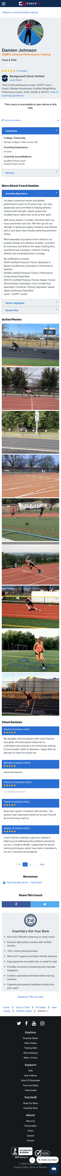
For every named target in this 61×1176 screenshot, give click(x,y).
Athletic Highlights (14, 303)
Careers (30, 1135)
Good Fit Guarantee (30, 1080)
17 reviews (21, 70)
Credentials (11, 130)
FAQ (30, 1070)
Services (9, 172)
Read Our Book (30, 1103)
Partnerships (30, 1125)
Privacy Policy (21, 1167)
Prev (19, 864)
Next (42, 864)
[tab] (30, 130)
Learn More (16, 80)
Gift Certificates (30, 1052)
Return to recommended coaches (20, 12)
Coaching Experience (16, 193)
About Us (30, 1120)
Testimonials (30, 1090)
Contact (30, 1140)
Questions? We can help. (30, 996)
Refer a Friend (30, 1057)
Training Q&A (30, 1047)
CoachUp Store (30, 1107)
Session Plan (12, 310)
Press (30, 1130)
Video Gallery (30, 1042)
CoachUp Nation (30, 1038)
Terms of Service (38, 1167)
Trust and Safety (30, 1085)
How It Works (30, 1075)
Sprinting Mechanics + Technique (24, 882)
